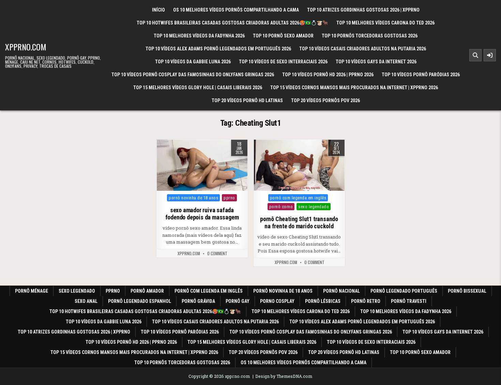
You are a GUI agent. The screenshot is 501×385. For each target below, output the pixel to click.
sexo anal (86, 301)
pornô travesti (408, 301)
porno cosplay (277, 301)
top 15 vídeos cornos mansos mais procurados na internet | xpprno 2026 (354, 87)
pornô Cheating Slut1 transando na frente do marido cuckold (299, 222)
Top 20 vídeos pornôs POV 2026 (325, 100)
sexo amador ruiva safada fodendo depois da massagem (202, 213)
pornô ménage (31, 291)
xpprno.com (25, 47)
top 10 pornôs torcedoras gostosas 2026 (370, 35)
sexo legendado (313, 206)
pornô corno (281, 206)
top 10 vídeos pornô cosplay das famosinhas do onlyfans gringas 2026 (192, 74)
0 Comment (217, 253)
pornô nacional (341, 291)
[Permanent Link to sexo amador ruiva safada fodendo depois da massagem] (202, 165)
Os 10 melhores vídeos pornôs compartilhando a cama (236, 10)
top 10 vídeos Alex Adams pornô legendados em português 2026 (218, 48)
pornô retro (365, 301)
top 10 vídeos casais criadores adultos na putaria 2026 (362, 48)
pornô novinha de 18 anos (193, 197)
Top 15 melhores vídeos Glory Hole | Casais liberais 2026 (197, 87)
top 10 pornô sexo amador (283, 35)
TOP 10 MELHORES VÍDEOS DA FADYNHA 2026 (199, 35)
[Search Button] (475, 55)
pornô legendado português (403, 291)
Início (158, 10)
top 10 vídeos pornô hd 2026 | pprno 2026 (328, 74)
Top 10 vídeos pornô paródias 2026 (421, 74)
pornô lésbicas (322, 301)
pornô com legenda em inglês (298, 197)
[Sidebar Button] (490, 55)
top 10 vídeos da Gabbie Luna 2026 (193, 61)
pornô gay (237, 301)
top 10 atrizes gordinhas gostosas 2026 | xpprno (363, 10)
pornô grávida (198, 301)
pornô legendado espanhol (139, 301)
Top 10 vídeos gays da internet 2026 (376, 61)
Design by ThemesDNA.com (283, 376)
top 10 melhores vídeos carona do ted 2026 (385, 23)
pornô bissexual (467, 291)
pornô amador (147, 291)
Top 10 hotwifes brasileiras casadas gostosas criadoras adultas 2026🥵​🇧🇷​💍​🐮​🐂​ (232, 23)
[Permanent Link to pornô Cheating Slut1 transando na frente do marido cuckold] (299, 165)
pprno (229, 197)
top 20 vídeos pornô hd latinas (247, 100)
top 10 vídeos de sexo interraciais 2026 (283, 61)
